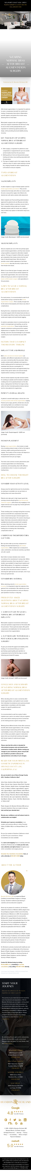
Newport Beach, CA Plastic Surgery (15, 1130)
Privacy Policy (8, 1043)
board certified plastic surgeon (9, 279)
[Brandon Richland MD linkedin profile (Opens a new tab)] (20, 1120)
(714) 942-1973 (15, 1068)
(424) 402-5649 (15, 1079)
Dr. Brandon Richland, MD (20, 82)
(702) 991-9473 (15, 1090)
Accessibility (13, 1135)
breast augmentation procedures (10, 189)
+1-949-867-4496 (24, 1168)
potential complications (7, 326)
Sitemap (19, 1132)
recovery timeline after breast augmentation (13, 401)
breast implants (5, 263)
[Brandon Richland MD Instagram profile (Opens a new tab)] (5, 1120)
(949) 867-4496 (15, 1057)
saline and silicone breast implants (13, 356)
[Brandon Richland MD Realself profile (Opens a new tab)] (10, 1123)
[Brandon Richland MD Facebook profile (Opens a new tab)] (10, 1120)
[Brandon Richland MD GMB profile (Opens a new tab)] (16, 1123)
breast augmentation (11, 446)
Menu (27, 15)
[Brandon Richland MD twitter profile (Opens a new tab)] (15, 1120)
